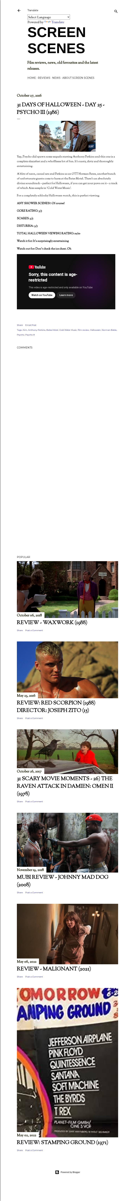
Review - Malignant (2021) (54, 969)
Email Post (30, 325)
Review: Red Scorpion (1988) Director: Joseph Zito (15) (56, 706)
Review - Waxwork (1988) (52, 623)
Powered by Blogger (70, 1172)
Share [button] (20, 325)
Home (31, 77)
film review (83, 330)
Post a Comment (34, 630)
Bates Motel (52, 330)
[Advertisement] (67, 464)
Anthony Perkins (36, 330)
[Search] (116, 10)
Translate (57, 22)
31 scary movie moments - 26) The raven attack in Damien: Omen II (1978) (65, 786)
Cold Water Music (68, 330)
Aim (25, 330)
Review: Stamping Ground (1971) (62, 1142)
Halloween (95, 330)
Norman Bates (109, 330)
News (56, 77)
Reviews (44, 77)
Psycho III (30, 334)
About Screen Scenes (78, 77)
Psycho (20, 334)
